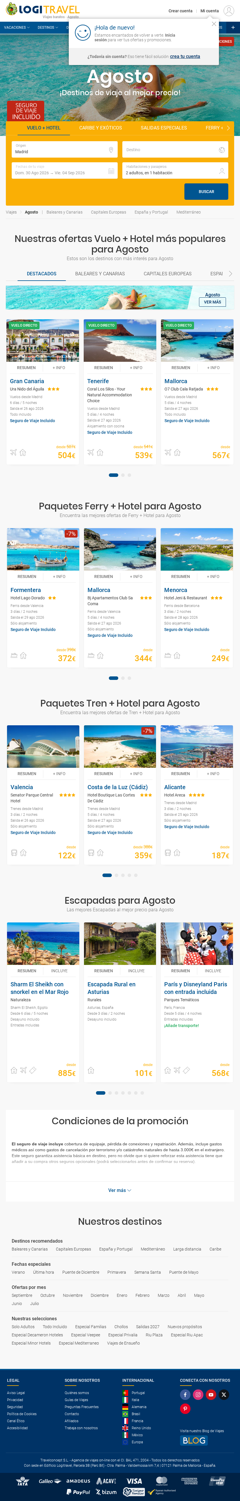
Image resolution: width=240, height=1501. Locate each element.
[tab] (42, 274)
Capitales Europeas (108, 212)
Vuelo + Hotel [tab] (44, 128)
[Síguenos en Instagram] (199, 1394)
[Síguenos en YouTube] (212, 1394)
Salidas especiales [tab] (164, 128)
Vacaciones (15, 27)
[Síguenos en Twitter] (225, 1394)
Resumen (26, 367)
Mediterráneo (188, 212)
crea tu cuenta (185, 56)
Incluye (59, 970)
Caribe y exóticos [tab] (100, 128)
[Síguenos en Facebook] (186, 1394)
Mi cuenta (209, 10)
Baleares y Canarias (65, 212)
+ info (59, 367)
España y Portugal (151, 212)
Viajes (11, 212)
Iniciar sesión (196, 32)
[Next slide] (228, 128)
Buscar (206, 191)
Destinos (46, 27)
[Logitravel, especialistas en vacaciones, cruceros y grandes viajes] (43, 8)
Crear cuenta (181, 10)
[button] (65, 170)
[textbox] (65, 149)
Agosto (31, 212)
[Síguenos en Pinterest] (186, 1408)
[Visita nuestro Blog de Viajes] (206, 1440)
